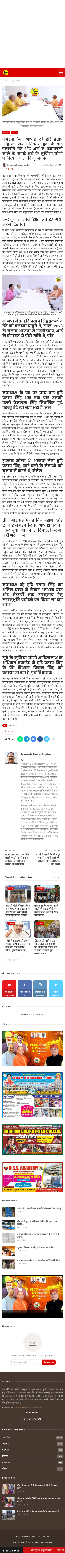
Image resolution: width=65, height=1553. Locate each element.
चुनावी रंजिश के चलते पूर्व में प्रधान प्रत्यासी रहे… (36, 1247)
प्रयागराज (6, 1462)
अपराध (10, 888)
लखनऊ (5, 1443)
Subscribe (49, 1362)
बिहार (4, 1468)
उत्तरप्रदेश (6, 133)
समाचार (12, 725)
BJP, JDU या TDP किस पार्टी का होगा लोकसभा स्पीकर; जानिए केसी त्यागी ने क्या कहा (17, 859)
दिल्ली (5, 1456)
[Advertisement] (32, 34)
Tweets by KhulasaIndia (32, 1014)
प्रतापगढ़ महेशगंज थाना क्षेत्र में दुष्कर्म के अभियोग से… (39, 1260)
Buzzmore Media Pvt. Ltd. (38, 1536)
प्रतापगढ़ (14, 133)
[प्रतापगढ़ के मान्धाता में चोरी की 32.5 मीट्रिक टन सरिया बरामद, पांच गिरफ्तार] (47, 894)
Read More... (32, 1412)
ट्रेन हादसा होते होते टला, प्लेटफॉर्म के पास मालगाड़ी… (38, 1511)
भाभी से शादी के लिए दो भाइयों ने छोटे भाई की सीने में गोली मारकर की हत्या (48, 859)
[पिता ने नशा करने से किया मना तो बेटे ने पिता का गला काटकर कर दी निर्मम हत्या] (8, 1489)
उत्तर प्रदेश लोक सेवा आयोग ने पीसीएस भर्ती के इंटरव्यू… (39, 1208)
